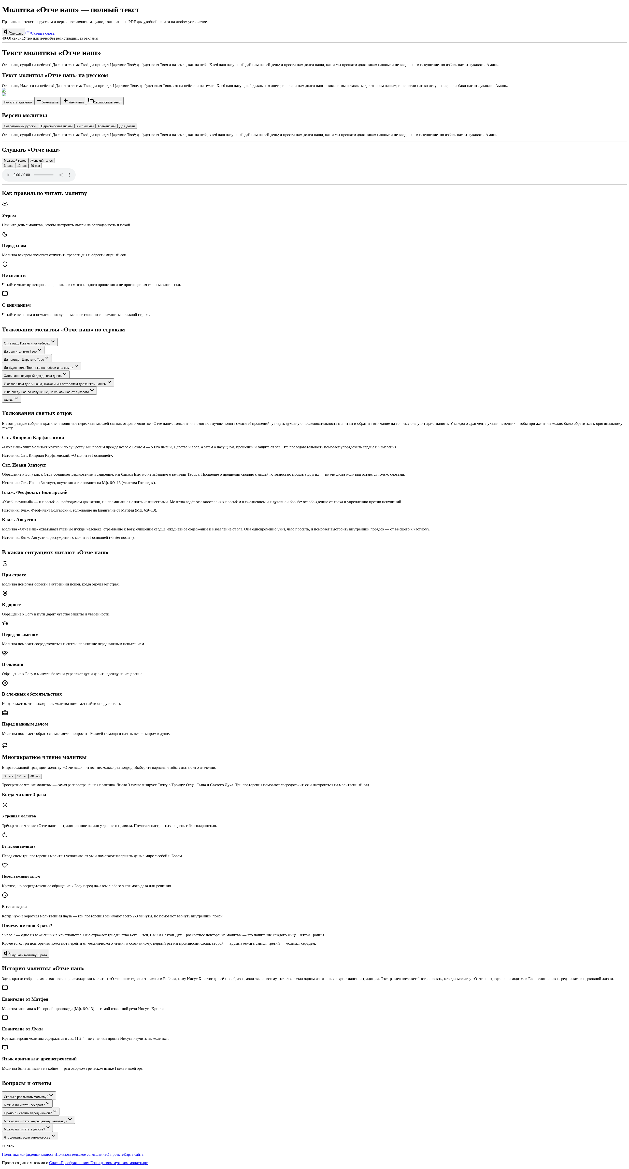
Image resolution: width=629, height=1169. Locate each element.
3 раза (8, 166)
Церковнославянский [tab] (56, 126)
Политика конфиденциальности (29, 1154)
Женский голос (41, 160)
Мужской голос (15, 160)
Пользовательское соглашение (81, 1154)
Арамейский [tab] (106, 126)
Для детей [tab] (127, 126)
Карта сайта (133, 1154)
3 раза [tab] (8, 776)
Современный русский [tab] (20, 126)
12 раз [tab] (22, 776)
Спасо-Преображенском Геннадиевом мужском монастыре (98, 1163)
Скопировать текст (108, 102)
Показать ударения (18, 102)
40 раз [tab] (35, 776)
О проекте (115, 1154)
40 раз (35, 166)
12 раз (22, 166)
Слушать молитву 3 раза (28, 955)
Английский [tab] (85, 126)
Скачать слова (43, 33)
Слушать (16, 33)
